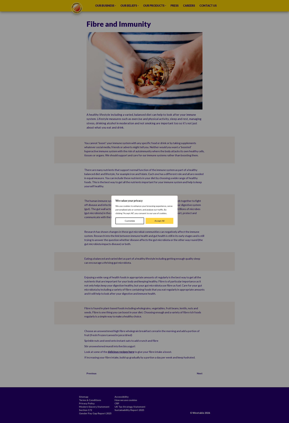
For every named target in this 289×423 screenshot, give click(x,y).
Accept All (159, 220)
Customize (130, 220)
